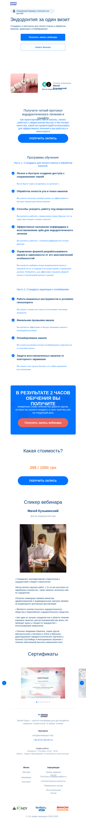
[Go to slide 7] (49, 702)
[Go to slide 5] (45, 702)
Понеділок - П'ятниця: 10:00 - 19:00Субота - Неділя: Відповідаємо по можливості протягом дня (42, 751)
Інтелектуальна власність (53, 781)
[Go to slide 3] (40, 702)
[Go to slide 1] (36, 702)
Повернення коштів (53, 785)
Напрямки (26, 777)
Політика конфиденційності (53, 776)
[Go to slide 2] (38, 702)
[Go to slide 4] (43, 702)
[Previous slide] (4, 683)
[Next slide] (82, 683)
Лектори (26, 772)
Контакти (26, 782)
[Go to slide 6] (47, 702)
